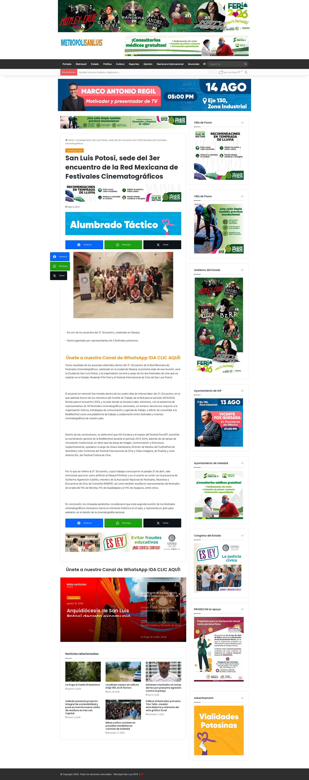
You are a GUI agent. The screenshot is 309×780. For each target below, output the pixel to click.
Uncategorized (83, 140)
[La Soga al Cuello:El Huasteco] (83, 672)
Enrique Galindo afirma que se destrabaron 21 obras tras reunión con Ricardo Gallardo (100, 612)
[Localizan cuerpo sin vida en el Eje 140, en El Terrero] (123, 672)
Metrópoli (81, 64)
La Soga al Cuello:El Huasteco (82, 684)
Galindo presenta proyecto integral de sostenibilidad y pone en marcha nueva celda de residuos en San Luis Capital (82, 707)
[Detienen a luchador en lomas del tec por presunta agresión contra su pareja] (163, 672)
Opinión (148, 64)
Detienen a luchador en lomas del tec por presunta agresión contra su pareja (163, 687)
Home (70, 140)
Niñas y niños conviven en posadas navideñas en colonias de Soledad (120, 725)
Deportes (134, 64)
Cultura (120, 64)
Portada (67, 64)
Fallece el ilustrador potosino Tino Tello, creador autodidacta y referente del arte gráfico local (163, 706)
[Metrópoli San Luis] (81, 43)
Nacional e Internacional (170, 64)
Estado (95, 64)
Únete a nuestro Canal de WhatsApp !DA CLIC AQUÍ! (123, 358)
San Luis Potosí (76, 598)
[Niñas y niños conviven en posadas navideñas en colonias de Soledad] (123, 710)
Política (107, 64)
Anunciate (193, 64)
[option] (123, 610)
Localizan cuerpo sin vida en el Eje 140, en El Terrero (122, 686)
